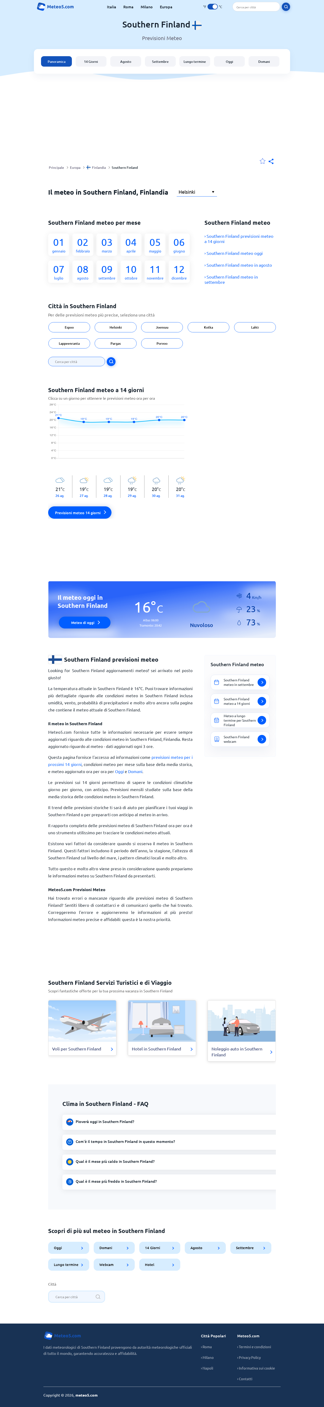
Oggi (229, 61)
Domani (264, 61)
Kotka (208, 327)
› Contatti (244, 1378)
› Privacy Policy (249, 1357)
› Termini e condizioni (254, 1346)
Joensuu (162, 327)
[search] (286, 7)
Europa (166, 6)
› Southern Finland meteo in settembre (231, 279)
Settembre (160, 61)
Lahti (255, 327)
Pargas (116, 343)
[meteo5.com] (55, 6)
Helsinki (115, 327)
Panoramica (56, 61)
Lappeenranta (69, 343)
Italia (111, 6)
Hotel (149, 1264)
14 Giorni (91, 61)
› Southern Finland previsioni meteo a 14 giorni (238, 239)
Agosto (125, 61)
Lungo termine (195, 61)
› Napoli (207, 1368)
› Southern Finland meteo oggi (233, 253)
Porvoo (162, 343)
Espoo (69, 327)
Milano (147, 6)
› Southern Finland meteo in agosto (238, 264)
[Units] (213, 6)
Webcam (106, 1264)
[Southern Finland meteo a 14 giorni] (120, 433)
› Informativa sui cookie (256, 1368)
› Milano (207, 1357)
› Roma (206, 1346)
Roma (128, 6)
